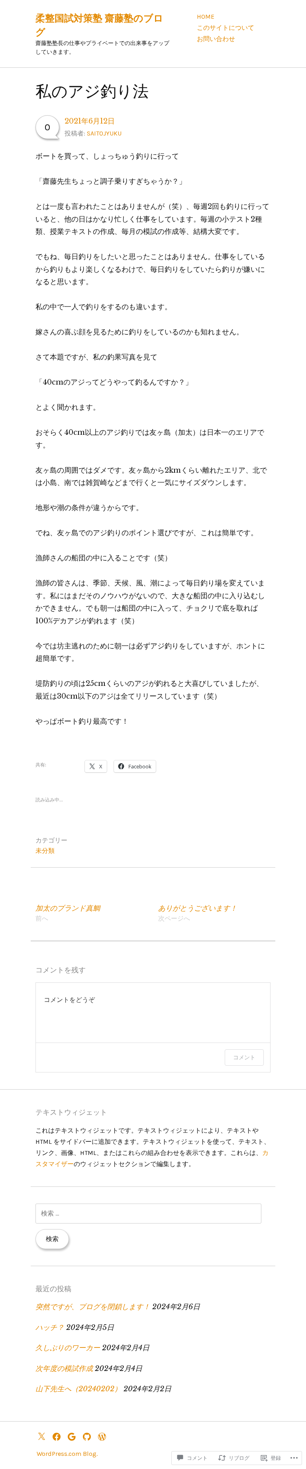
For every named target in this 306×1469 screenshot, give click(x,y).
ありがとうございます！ (197, 913)
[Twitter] (43, 1436)
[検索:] (148, 1213)
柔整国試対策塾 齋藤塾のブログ (99, 25)
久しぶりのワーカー (67, 1347)
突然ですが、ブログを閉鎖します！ (92, 1306)
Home (205, 16)
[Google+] (73, 1436)
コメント (244, 1057)
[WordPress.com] (104, 1436)
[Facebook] (58, 1436)
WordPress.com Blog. (67, 1453)
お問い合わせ (216, 39)
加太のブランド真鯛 (67, 913)
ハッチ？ (49, 1327)
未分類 (45, 850)
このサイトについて (225, 27)
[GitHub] (89, 1436)
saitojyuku (104, 133)
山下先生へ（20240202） (78, 1389)
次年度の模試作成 (64, 1368)
